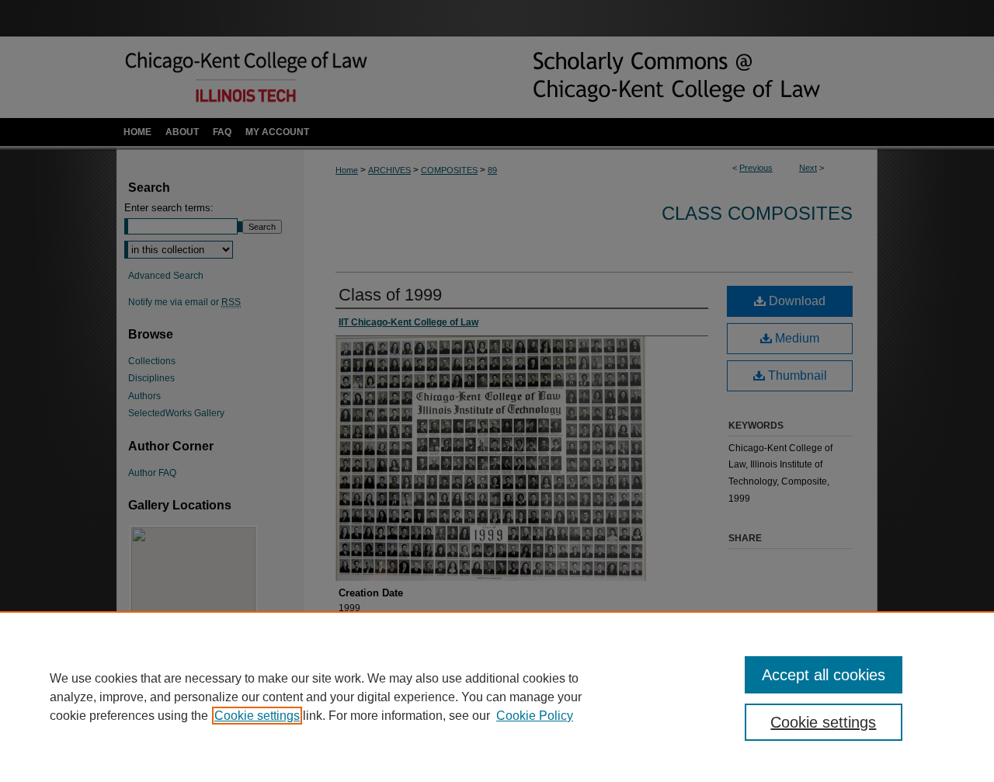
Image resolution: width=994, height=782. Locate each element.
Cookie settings (257, 715)
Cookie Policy (534, 715)
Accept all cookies (823, 674)
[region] (497, 696)
